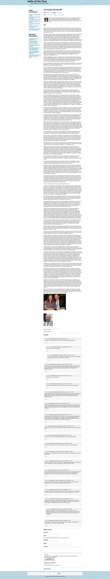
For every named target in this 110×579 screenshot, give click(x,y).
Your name (46, 532)
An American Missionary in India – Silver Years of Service (34, 56)
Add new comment (48, 331)
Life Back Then (60, 12)
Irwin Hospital (49, 14)
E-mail (45, 535)
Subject (45, 543)
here (65, 144)
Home (30, 6)
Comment (46, 546)
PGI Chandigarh (61, 14)
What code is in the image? (50, 562)
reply (46, 342)
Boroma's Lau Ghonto (33, 43)
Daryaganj (55, 14)
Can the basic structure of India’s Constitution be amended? (34, 52)
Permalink (47, 338)
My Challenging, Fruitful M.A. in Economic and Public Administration (34, 48)
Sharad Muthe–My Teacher (34, 19)
